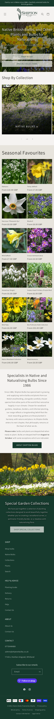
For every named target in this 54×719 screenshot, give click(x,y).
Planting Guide (11, 587)
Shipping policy (40, 710)
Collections (9, 560)
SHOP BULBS (27, 56)
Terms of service (27, 710)
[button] (5, 14)
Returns (8, 599)
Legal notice (36, 713)
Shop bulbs (9, 549)
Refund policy (15, 710)
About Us (9, 626)
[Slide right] (32, 139)
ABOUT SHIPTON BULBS (27, 445)
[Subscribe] (39, 672)
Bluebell (30, 221)
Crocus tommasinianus (35, 256)
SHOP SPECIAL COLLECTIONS (27, 529)
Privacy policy (42, 706)
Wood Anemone (32, 359)
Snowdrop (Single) (8, 290)
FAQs (7, 604)
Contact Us (9, 610)
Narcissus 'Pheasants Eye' (11, 221)
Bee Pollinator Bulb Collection (37, 325)
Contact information (23, 713)
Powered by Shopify (28, 706)
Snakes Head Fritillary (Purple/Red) (39, 290)
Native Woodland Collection (11, 359)
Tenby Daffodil (32, 186)
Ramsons (5, 186)
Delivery (8, 593)
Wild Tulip (5, 325)
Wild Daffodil (6, 256)
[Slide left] (21, 139)
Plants (7, 566)
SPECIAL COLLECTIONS (27, 64)
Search (8, 571)
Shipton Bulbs (17, 706)
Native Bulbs (25, 126)
